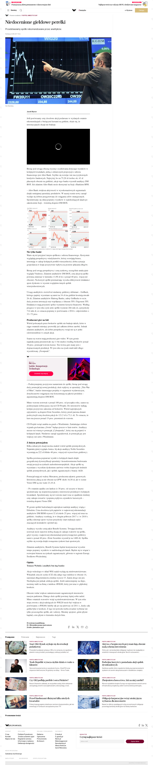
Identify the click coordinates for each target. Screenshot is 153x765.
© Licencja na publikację (36, 623)
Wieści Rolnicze (60, 745)
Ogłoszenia (41, 736)
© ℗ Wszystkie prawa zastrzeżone (39, 625)
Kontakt (8, 736)
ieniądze (82, 10)
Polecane (25, 637)
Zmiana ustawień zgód (26, 736)
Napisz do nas (10, 739)
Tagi (54, 637)
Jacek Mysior (32, 112)
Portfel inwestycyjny (29, 15)
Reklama (40, 734)
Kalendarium (23, 758)
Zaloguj (141, 10)
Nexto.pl (58, 739)
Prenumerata (41, 739)
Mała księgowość (61, 741)
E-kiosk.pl (58, 734)
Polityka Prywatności (25, 734)
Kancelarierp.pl (60, 743)
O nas (7, 734)
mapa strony (9, 758)
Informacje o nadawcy (26, 741)
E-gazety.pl (59, 736)
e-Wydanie (128, 10)
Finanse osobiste (15, 15)
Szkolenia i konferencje (13, 754)
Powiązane (9, 637)
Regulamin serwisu (24, 739)
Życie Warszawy (61, 748)
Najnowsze (40, 637)
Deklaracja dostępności (26, 743)
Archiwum (40, 741)
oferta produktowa (39, 758)
